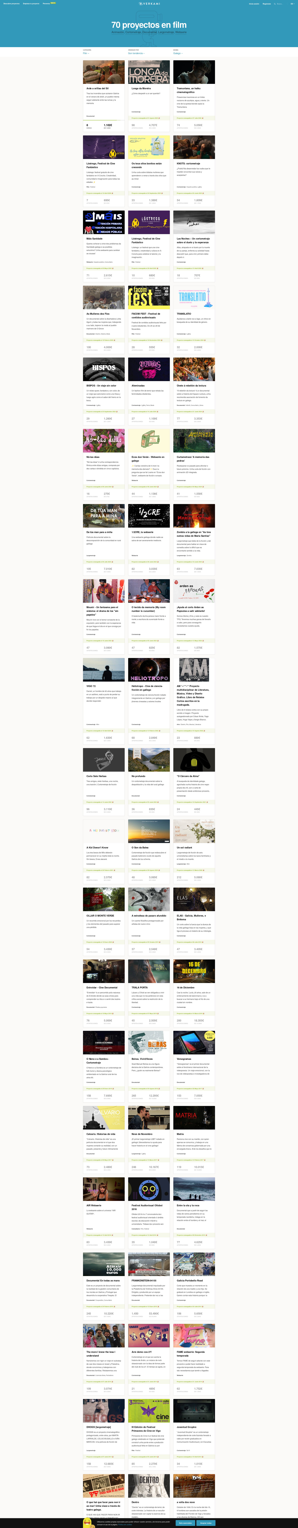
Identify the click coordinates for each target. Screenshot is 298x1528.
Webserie (180, 32)
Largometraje (166, 32)
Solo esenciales (185, 1523)
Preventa (46, 3)
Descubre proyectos (11, 3)
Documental (149, 32)
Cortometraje (133, 32)
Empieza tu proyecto (31, 3)
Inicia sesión (254, 4)
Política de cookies (125, 1524)
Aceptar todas (206, 1523)
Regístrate (267, 4)
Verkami (149, 3)
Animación (118, 32)
